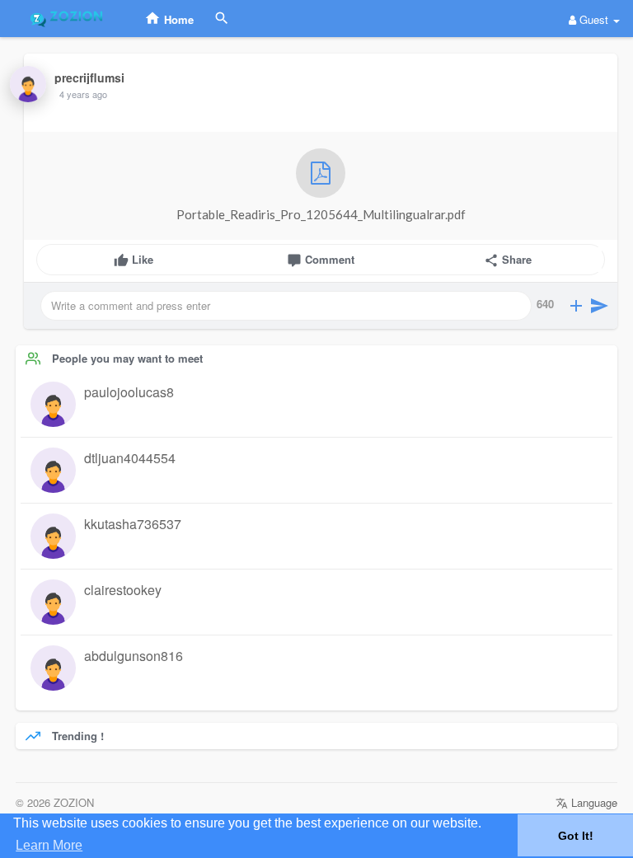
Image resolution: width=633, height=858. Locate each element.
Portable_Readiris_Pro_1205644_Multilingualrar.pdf (321, 214)
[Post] (599, 306)
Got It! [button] (575, 835)
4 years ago (83, 94)
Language (592, 802)
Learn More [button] (49, 845)
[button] (576, 306)
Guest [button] (594, 19)
